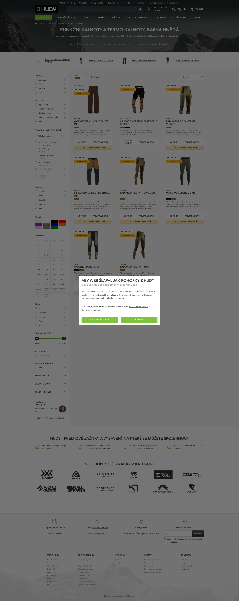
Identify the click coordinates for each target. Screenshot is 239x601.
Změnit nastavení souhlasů (87, 588)
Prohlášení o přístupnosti (86, 585)
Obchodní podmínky (85, 566)
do (64, 338)
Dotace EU (51, 581)
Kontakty (141, 3)
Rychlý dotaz (184, 569)
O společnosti (52, 560)
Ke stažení (118, 560)
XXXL (62, 284)
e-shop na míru (118, 596)
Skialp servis (148, 566)
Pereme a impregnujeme (153, 569)
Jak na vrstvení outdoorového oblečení (116, 44)
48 (39, 269)
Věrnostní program (157, 3)
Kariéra (49, 578)
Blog (73, 3)
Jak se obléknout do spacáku (82, 44)
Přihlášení (184, 9)
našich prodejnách (145, 448)
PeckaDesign (130, 596)
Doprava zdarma (49, 445)
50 (46, 269)
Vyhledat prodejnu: (45, 136)
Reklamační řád (83, 572)
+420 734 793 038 (100, 527)
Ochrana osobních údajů (92, 310)
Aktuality (83, 3)
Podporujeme (52, 575)
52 (54, 269)
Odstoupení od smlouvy (86, 569)
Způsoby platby (83, 578)
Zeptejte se (119, 563)
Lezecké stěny (114, 3)
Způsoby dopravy (84, 575)
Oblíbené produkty (179, 9)
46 (62, 264)
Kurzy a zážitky (97, 3)
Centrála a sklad (186, 566)
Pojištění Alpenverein (151, 560)
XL (47, 284)
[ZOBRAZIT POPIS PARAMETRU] (60, 130)
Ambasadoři (51, 572)
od (37, 338)
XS (47, 279)
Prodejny (129, 3)
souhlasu (174, 542)
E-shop (182, 563)
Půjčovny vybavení (150, 563)
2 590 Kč (125, 141)
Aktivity (63, 3)
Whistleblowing (52, 566)
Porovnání (173, 9)
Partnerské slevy (84, 563)
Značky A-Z (174, 3)
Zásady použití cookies (138, 306)
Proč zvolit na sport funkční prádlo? (154, 44)
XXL (54, 284)
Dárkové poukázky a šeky (153, 572)
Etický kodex (51, 563)
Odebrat (83, 77)
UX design (107, 596)
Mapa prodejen (54, 533)
